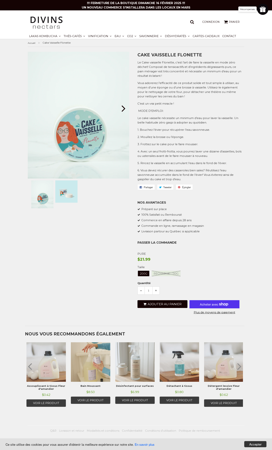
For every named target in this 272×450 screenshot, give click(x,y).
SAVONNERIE (149, 36)
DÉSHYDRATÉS (176, 36)
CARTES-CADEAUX (206, 36)
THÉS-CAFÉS (73, 36)
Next (121, 108)
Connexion (211, 22)
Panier (234, 22)
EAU (118, 36)
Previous (35, 108)
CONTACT (229, 36)
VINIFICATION (98, 36)
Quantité (144, 283)
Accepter (255, 444)
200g (143, 273)
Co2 (130, 36)
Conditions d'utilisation (160, 430)
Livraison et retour (71, 430)
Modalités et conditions (103, 430)
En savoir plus (145, 444)
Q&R (53, 430)
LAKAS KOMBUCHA (43, 36)
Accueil (31, 43)
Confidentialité (132, 430)
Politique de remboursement (199, 430)
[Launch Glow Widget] (262, 9)
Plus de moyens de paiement (214, 312)
